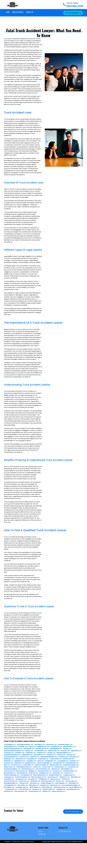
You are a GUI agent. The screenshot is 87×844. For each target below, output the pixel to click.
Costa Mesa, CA (9, 744)
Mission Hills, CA (49, 789)
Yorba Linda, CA (55, 759)
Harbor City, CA (53, 751)
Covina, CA (68, 773)
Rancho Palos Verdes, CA (13, 749)
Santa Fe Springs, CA (44, 763)
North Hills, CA (47, 787)
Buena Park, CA (39, 755)
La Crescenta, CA (25, 789)
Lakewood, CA (27, 755)
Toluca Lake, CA (71, 781)
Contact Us (29, 12)
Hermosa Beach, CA (11, 757)
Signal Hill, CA (76, 751)
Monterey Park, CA (44, 771)
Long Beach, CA (56, 747)
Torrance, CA (9, 753)
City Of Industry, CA (43, 769)
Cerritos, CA (24, 757)
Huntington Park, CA (24, 767)
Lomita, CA (29, 751)
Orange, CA (67, 749)
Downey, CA (74, 761)
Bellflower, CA (9, 759)
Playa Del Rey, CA (72, 763)
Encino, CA (60, 781)
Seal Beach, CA (28, 749)
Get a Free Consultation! (72, 13)
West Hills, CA (23, 785)
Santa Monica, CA (27, 769)
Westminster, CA (69, 747)
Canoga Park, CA (10, 785)
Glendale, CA (75, 777)
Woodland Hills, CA (11, 783)
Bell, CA (6, 765)
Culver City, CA (47, 767)
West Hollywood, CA (40, 775)
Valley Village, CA (47, 783)
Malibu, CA (33, 771)
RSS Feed (30, 841)
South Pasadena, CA (22, 777)
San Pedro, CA (39, 744)
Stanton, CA (65, 751)
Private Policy (16, 841)
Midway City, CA (43, 747)
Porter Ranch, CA (35, 791)
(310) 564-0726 (74, 5)
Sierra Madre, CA (61, 783)
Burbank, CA (35, 781)
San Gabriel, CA (26, 775)
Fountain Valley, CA (65, 744)
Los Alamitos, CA (40, 751)
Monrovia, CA (55, 779)
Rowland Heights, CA (71, 765)
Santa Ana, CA (51, 744)
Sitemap (24, 841)
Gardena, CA (74, 757)
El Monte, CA (33, 773)
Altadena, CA (74, 783)
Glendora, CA (64, 777)
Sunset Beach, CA (10, 747)
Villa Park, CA (31, 753)
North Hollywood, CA (38, 777)
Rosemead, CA (22, 773)
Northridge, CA (35, 787)
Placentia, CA (20, 759)
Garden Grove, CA (42, 749)
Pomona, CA (57, 771)
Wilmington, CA (56, 749)
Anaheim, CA (19, 753)
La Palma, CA (51, 755)
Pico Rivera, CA (16, 765)
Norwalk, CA (8, 761)
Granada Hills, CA (73, 789)
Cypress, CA (41, 753)
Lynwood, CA (8, 763)
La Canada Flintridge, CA (70, 785)
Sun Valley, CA (9, 787)
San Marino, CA (21, 779)
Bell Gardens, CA (56, 765)
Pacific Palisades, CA (11, 775)
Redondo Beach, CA (64, 753)
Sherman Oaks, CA (48, 781)
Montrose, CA (55, 785)
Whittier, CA (19, 763)
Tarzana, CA (23, 783)
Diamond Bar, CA (60, 767)
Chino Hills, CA (28, 765)
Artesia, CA (61, 755)
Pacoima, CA (37, 789)
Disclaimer (8, 841)
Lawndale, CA (32, 759)
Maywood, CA (73, 767)
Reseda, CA (45, 785)
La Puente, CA (9, 771)
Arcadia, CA (32, 779)
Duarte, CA (66, 779)
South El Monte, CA (70, 771)
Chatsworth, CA (11, 789)
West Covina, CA (21, 771)
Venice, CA (37, 767)
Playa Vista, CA (9, 767)
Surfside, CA (22, 747)
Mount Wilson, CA (75, 787)
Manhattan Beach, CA (49, 757)
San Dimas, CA (53, 777)
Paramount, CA (68, 759)
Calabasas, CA (43, 779)
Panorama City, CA (61, 787)
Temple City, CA (69, 775)
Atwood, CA (71, 755)
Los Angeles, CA (63, 761)
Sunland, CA (8, 791)
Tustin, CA (32, 747)
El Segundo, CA (50, 761)
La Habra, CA (31, 761)
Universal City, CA (10, 781)
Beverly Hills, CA (9, 773)
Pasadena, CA (9, 779)
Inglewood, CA (30, 763)
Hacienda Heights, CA (12, 769)
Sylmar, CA (46, 791)
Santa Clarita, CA (58, 791)
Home (8, 12)
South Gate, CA (58, 763)
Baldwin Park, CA (55, 775)
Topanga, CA (9, 777)
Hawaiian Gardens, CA (12, 755)
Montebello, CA (66, 769)
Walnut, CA (55, 769)
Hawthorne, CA (19, 761)
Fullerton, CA (34, 757)
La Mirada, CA (43, 759)
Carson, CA (51, 753)
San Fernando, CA (20, 791)
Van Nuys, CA (34, 783)
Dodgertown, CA (45, 773)
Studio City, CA (23, 781)
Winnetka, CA (34, 785)
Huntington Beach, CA (25, 744)
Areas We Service (17, 12)
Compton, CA (63, 757)
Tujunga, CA (60, 789)
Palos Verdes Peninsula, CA (14, 751)
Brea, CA (40, 761)
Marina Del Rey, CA (42, 765)
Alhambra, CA (58, 773)
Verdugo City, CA (22, 787)
